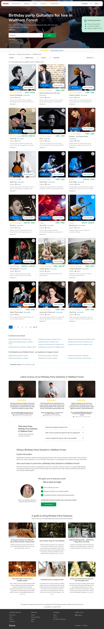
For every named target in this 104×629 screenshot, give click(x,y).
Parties (35, 3)
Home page (12, 54)
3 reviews (48, 136)
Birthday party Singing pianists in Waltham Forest (81, 339)
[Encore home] (6, 3)
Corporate (43, 3)
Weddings (26, 3)
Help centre (12, 615)
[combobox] (16, 57)
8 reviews (19, 310)
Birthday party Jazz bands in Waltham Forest (80, 344)
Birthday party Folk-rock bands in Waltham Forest (22, 347)
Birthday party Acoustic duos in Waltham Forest (51, 347)
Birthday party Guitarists (23, 54)
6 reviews (48, 310)
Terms (11, 617)
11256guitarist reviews (56, 50)
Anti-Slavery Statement (59, 619)
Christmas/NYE (54, 3)
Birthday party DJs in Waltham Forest (48, 342)
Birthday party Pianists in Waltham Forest (20, 339)
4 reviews (48, 179)
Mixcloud (84, 625)
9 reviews (19, 136)
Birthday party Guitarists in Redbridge (78, 355)
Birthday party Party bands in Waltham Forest (80, 342)
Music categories (35, 617)
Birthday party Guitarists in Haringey (48, 355)
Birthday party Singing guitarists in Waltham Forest (21, 343)
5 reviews (19, 223)
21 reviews (49, 90)
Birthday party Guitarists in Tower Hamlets (79, 358)
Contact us (12, 621)
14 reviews (78, 266)
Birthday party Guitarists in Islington (18, 358)
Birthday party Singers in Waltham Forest (49, 339)
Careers (55, 617)
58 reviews (49, 266)
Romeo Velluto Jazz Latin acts (23, 412)
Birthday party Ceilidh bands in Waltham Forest (51, 344)
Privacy (11, 619)
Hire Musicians (16, 3)
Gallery (33, 619)
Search (86, 3)
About (54, 615)
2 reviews (78, 134)
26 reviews (19, 92)
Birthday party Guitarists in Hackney (18, 355)
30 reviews (78, 92)
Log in (96, 3)
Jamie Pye (50, 412)
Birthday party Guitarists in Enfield (47, 358)
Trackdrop (78, 625)
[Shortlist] (91, 3)
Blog (32, 621)
